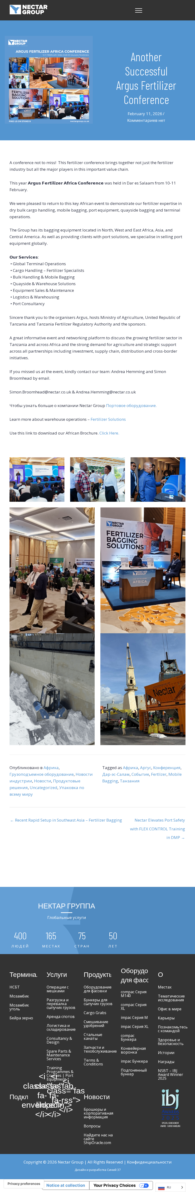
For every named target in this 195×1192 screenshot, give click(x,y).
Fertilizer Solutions (108, 419)
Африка (51, 767)
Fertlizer (158, 774)
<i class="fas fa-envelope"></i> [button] (42, 1095)
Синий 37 (114, 1170)
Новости (42, 781)
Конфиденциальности (149, 1162)
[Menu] (138, 11)
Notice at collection (65, 1185)
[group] (20, 939)
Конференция (166, 767)
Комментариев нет (146, 120)
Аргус (145, 767)
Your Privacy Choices (114, 1185)
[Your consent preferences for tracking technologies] (24, 1183)
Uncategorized (43, 787)
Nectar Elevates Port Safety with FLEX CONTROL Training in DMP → (157, 821)
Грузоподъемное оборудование (42, 774)
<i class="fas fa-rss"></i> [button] (66, 1095)
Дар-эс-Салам (116, 774)
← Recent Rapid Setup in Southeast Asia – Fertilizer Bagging (66, 820)
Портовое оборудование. (131, 405)
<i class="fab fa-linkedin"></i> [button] (54, 1095)
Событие (140, 774)
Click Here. (109, 433)
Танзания (130, 781)
